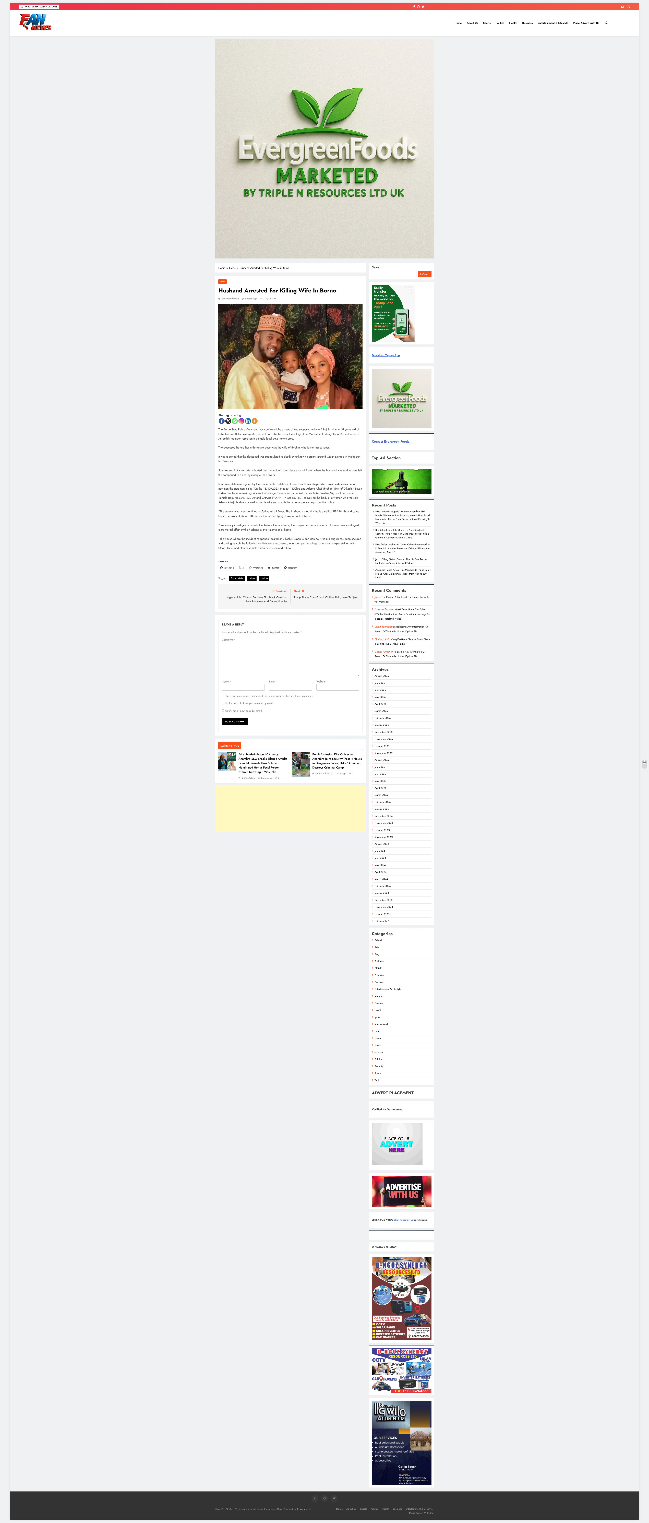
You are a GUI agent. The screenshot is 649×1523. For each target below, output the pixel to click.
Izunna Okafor (249, 778)
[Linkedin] (248, 421)
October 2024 (382, 830)
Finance (379, 1003)
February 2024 (383, 886)
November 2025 (384, 739)
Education (380, 975)
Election (379, 982)
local (377, 1031)
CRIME (378, 968)
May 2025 (380, 781)
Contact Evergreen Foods (390, 441)
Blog (377, 954)
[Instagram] (241, 421)
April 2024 (381, 872)
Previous (376, 493)
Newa (378, 1038)
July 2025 (380, 767)
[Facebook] (222, 421)
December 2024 (384, 816)
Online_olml (381, 639)
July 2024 (380, 851)
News (222, 281)
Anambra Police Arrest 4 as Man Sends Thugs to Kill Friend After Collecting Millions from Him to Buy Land (402, 573)
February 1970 (382, 921)
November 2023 (384, 907)
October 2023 (382, 914)
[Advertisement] (290, 808)
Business (527, 23)
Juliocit (378, 597)
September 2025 (384, 753)
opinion (379, 1052)
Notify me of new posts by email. (244, 711)
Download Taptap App (386, 355)
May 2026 (380, 697)
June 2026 (380, 690)
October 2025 (382, 746)
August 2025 (382, 760)
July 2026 (380, 683)
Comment (228, 640)
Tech (377, 1080)
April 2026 (381, 704)
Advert (378, 940)
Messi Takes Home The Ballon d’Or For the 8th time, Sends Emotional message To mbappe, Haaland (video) (402, 614)
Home (458, 23)
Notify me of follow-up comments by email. (249, 703)
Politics (500, 23)
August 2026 (382, 676)
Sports (487, 23)
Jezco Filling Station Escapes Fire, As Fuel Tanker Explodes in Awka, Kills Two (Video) (401, 561)
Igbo (377, 1017)
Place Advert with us (586, 23)
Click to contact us (403, 1219)
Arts (377, 947)
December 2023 (383, 900)
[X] (228, 421)
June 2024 (380, 858)
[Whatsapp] (235, 421)
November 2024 (384, 823)
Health (513, 23)
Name (226, 681)
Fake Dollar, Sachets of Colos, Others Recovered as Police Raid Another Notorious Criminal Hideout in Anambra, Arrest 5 (402, 548)
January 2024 (382, 893)
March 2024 (381, 879)
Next (427, 493)
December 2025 (383, 732)
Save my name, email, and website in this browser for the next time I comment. (269, 696)
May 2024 (380, 865)
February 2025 (383, 802)
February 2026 (383, 718)
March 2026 (381, 711)
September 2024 (384, 837)
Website (321, 681)
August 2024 (382, 844)
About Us (472, 23)
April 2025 (380, 788)
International (381, 1024)
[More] (255, 421)
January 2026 (382, 725)
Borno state (237, 578)
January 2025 (382, 809)
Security (379, 1066)
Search (376, 267)
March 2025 (381, 795)
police (264, 578)
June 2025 (380, 774)
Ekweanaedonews (230, 298)
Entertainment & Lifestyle (553, 23)
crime (252, 578)
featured (379, 996)
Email (273, 681)
